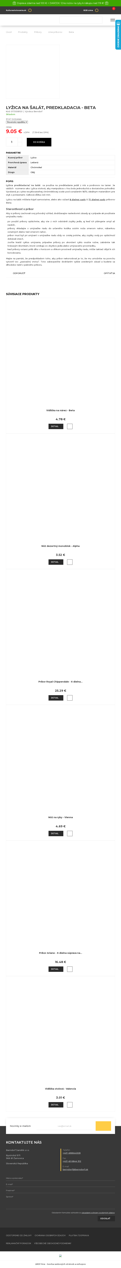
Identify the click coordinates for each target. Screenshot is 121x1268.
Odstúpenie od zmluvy (19, 1235)
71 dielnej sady (97, 199)
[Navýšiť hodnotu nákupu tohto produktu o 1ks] (20, 140)
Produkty (23, 32)
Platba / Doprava (79, 1235)
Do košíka (39, 142)
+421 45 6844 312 (72, 1161)
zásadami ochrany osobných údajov (98, 1213)
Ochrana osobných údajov (50, 1235)
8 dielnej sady (78, 199)
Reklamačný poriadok (18, 1243)
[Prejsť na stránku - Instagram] (112, 1239)
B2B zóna (88, 10)
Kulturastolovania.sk (16, 10)
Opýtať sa (109, 273)
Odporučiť (19, 273)
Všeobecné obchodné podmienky (52, 1243)
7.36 (35, 132)
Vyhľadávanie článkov (81, 19)
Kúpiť (69, 426)
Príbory (38, 32)
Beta (71, 32)
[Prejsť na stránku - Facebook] (107, 1239)
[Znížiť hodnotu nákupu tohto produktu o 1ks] (20, 144)
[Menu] (112, 20)
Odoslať (103, 1126)
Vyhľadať (98, 19)
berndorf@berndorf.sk (75, 1169)
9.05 (11, 131)
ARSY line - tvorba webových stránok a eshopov (60, 1264)
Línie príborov (55, 32)
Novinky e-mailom (20, 1126)
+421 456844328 (72, 1153)
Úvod (9, 32)
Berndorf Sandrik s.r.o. (29, 20)
